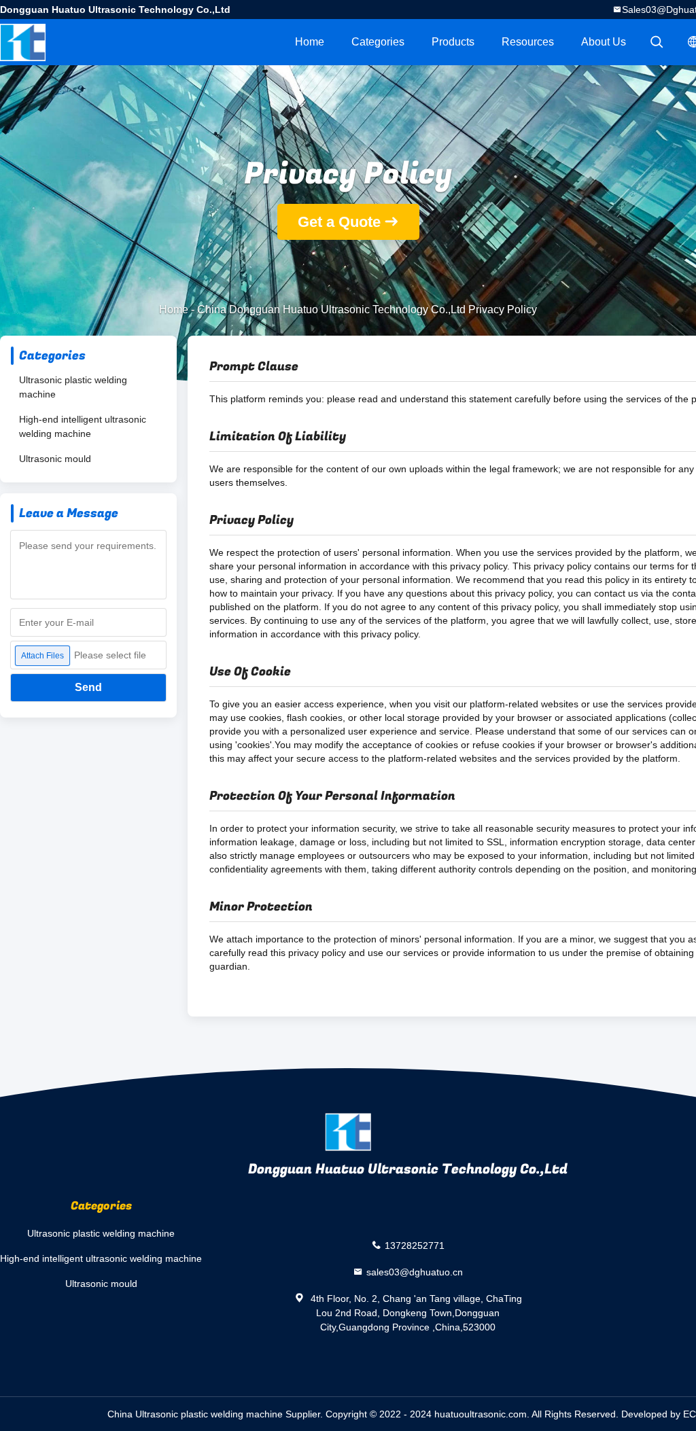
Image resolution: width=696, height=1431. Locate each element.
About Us (603, 42)
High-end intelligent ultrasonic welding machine (82, 426)
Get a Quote (339, 221)
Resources (528, 42)
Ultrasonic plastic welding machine (73, 387)
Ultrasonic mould (55, 458)
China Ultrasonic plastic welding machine (195, 1414)
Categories (377, 42)
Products (453, 42)
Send (88, 687)
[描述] (657, 42)
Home (309, 42)
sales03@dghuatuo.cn (414, 1271)
